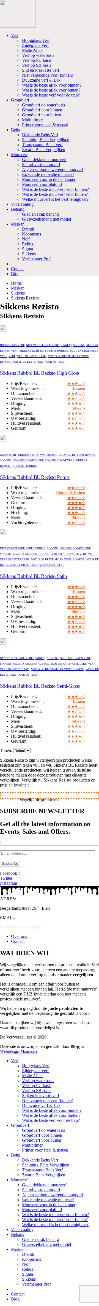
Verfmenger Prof (36, 258)
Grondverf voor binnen (42, 110)
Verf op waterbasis (38, 55)
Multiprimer (32, 119)
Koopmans (31, 234)
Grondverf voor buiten (41, 115)
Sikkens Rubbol (56, 350)
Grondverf (20, 100)
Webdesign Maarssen (18, 1051)
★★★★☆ (76, 403)
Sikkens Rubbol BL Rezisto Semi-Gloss (40, 686)
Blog (15, 273)
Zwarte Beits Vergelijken (43, 149)
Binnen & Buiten (70, 492)
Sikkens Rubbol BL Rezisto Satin (33, 576)
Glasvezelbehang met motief (46, 219)
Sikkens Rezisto (31, 350)
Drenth (28, 229)
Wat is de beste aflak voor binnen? (51, 85)
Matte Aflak (32, 50)
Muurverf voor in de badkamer (48, 179)
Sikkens (29, 253)
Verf (14, 35)
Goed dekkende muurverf (44, 159)
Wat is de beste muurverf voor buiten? (55, 194)
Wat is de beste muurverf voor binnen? (55, 189)
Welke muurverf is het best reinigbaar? (55, 199)
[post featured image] (3, 330)
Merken (17, 224)
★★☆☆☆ (76, 398)
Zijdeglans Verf (35, 45)
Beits (15, 129)
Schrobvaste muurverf (41, 164)
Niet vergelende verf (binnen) (47, 75)
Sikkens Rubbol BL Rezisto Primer (35, 477)
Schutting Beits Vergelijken (45, 139)
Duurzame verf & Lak (41, 80)
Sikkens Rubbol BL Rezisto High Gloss (39, 373)
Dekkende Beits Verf (40, 134)
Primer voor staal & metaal (45, 124)
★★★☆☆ (76, 383)
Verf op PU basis (36, 60)
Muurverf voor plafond (42, 184)
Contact (17, 268)
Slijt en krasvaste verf (40, 70)
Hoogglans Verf (36, 40)
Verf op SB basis (36, 65)
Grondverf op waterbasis (43, 105)
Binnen (79, 388)
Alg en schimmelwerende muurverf (52, 169)
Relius (27, 244)
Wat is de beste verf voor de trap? (51, 95)
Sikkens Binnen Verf (28, 460)
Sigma (27, 249)
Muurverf (19, 154)
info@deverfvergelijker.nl (22, 927)
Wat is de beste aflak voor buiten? (51, 90)
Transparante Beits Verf (42, 144)
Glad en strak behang (40, 214)
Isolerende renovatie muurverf (48, 174)
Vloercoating (22, 204)
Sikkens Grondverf (59, 460)
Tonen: (6, 750)
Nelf (26, 239)
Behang (17, 209)
